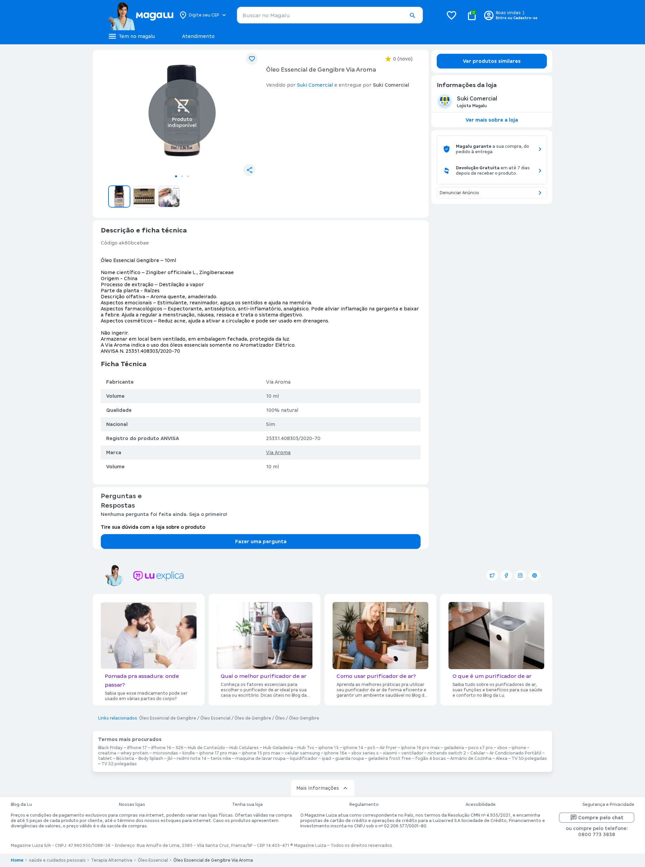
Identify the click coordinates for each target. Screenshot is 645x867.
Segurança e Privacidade (608, 804)
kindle (188, 753)
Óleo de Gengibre (252, 718)
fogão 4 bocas (430, 758)
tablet (105, 758)
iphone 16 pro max (420, 747)
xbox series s (365, 753)
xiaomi (390, 753)
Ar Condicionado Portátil (515, 753)
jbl (170, 758)
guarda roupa (349, 758)
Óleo (280, 718)
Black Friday (110, 747)
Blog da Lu (21, 804)
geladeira (454, 747)
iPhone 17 (137, 747)
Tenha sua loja (247, 804)
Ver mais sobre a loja (492, 120)
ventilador (412, 753)
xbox (502, 747)
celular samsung (302, 753)
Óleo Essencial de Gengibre (167, 718)
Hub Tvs (305, 747)
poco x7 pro (480, 747)
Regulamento (364, 804)
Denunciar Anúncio (459, 192)
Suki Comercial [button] (315, 85)
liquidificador (303, 758)
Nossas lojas (132, 804)
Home (17, 860)
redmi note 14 (191, 758)
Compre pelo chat (601, 817)
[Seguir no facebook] (506, 575)
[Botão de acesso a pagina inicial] (140, 15)
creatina (107, 753)
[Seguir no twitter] (492, 575)
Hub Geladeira (278, 747)
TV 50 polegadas (529, 758)
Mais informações (317, 788)
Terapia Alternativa (111, 860)
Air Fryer (388, 747)
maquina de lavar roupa (260, 758)
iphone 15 (328, 747)
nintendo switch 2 (447, 753)
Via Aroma (278, 452)
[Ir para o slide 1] (176, 176)
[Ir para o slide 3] (188, 176)
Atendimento (198, 36)
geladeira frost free (389, 758)
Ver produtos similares (492, 61)
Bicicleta (125, 758)
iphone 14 (353, 747)
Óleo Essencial (215, 718)
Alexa (501, 758)
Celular (477, 753)
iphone (519, 747)
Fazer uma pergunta (261, 541)
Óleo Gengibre (304, 718)
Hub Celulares (244, 747)
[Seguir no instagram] (520, 575)
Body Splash (150, 758)
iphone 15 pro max (261, 753)
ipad (326, 758)
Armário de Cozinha (470, 758)
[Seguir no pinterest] (534, 575)
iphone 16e (335, 753)
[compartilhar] (249, 170)
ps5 (371, 747)
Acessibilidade (481, 804)
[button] (412, 15)
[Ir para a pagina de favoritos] (451, 15)
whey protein (134, 753)
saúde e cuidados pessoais (57, 860)
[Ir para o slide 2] (182, 176)
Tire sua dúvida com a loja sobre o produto (153, 527)
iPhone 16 (161, 747)
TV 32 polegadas (119, 764)
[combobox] (330, 15)
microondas (165, 753)
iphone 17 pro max (218, 753)
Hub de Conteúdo (206, 747)
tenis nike (221, 758)
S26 (179, 747)
